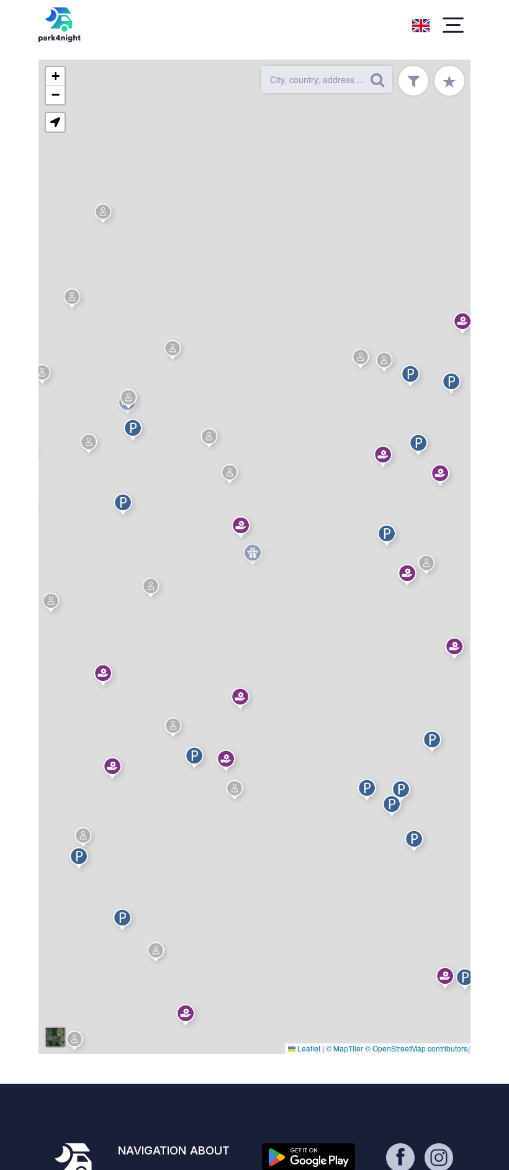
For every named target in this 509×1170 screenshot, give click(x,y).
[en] (421, 24)
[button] (81, 860)
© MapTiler (344, 1048)
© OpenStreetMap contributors (416, 1048)
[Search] (377, 79)
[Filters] (413, 81)
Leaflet (307, 1048)
